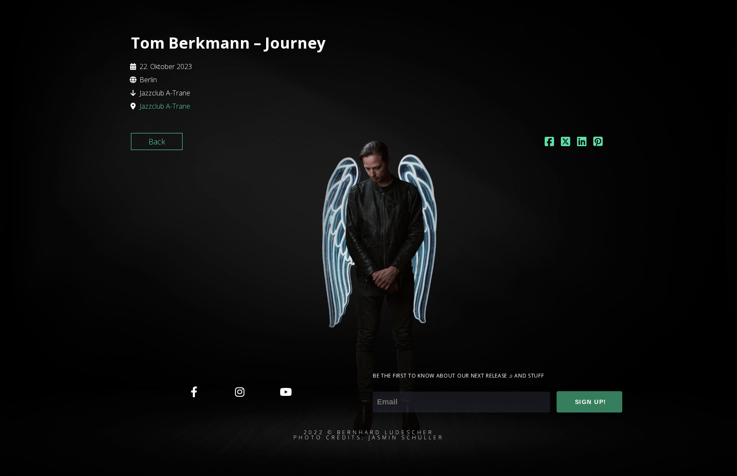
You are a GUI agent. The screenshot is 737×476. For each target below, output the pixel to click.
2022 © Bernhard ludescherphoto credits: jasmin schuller (368, 435)
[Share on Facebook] (549, 142)
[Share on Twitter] (565, 142)
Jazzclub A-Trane (164, 106)
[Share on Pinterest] (598, 142)
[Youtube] (285, 391)
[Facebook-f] (194, 391)
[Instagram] (239, 391)
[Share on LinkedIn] (582, 142)
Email (382, 386)
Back (156, 141)
